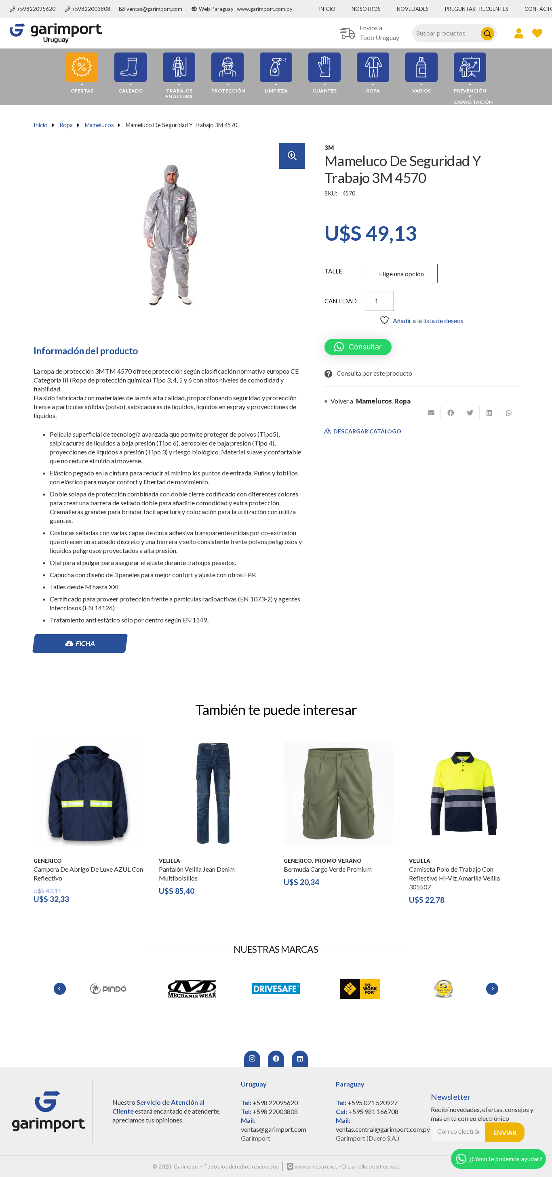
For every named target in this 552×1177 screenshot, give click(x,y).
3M (329, 147)
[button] (292, 156)
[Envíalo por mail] (431, 412)
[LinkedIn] (300, 1059)
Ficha (85, 643)
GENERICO (48, 861)
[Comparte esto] (450, 412)
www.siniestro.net (315, 1166)
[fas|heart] (537, 33)
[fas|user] (518, 33)
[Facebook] (276, 1059)
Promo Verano (338, 861)
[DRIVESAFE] (276, 989)
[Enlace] (56, 33)
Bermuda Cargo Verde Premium (328, 869)
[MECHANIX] (192, 989)
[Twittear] (470, 412)
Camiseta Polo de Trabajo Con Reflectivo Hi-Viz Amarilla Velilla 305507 (454, 878)
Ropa (66, 125)
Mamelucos (99, 125)
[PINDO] (108, 989)
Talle (333, 271)
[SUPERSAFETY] (444, 989)
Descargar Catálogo (366, 431)
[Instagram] (252, 1059)
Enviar (504, 1132)
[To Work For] (360, 989)
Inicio (41, 125)
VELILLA (169, 861)
